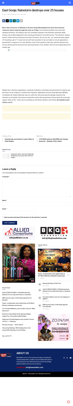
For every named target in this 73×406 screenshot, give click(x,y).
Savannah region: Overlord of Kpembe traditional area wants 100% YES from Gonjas (22, 155)
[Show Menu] (3, 3)
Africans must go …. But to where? (12, 324)
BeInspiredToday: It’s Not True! (52, 283)
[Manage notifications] (68, 401)
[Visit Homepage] (36, 3)
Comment (6, 177)
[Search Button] (70, 3)
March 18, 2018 (6, 14)
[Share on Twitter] (7, 20)
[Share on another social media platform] (21, 20)
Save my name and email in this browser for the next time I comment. (25, 217)
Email (4, 209)
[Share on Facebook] (3, 20)
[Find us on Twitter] (67, 358)
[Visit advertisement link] (18, 233)
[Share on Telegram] (17, 20)
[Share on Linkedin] (10, 20)
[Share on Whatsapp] (14, 20)
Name (4, 200)
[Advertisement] (36, 110)
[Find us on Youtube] (70, 358)
